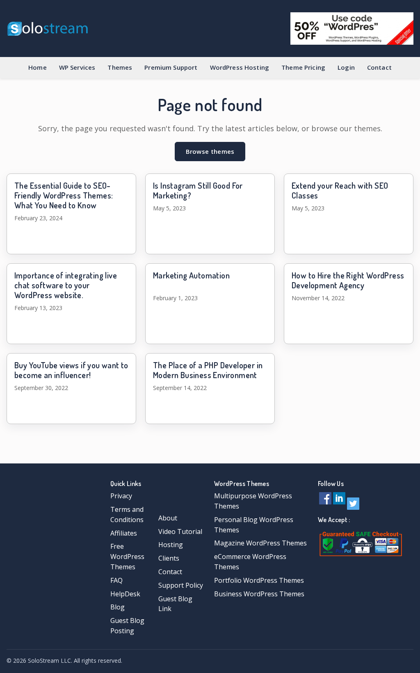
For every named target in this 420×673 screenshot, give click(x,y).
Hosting (170, 544)
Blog (117, 606)
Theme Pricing (303, 67)
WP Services (77, 67)
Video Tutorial (180, 531)
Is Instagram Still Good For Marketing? (198, 190)
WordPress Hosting (239, 67)
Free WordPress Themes (127, 556)
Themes (119, 67)
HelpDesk (125, 593)
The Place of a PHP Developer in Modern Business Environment (207, 370)
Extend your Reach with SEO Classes (340, 190)
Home (37, 67)
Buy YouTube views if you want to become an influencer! (71, 370)
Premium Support (170, 67)
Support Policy (180, 585)
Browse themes (210, 151)
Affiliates (123, 533)
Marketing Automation (191, 275)
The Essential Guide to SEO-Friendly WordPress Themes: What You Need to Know (63, 195)
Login (346, 67)
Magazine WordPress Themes (260, 543)
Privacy (121, 495)
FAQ (116, 580)
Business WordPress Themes (259, 593)
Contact (379, 67)
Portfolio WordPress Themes (259, 580)
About (167, 517)
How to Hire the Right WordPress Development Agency (348, 280)
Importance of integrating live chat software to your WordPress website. (65, 285)
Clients (168, 558)
